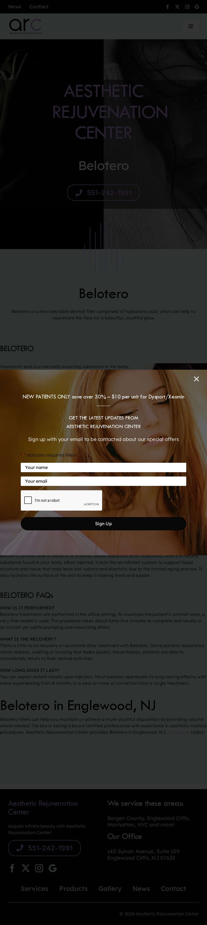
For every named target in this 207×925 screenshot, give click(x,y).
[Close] (196, 379)
